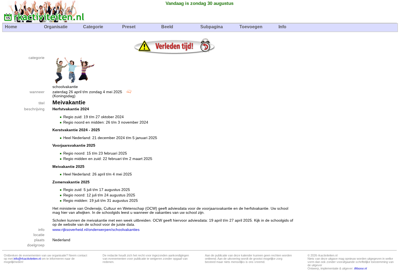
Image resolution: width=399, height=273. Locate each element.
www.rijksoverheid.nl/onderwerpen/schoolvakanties (96, 230)
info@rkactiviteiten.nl (27, 258)
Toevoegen (250, 26)
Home (11, 26)
